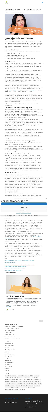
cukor (6, 377)
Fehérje (6, 353)
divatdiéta (19, 377)
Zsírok (6, 370)
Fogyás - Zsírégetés (21, 12)
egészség (30, 377)
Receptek (7, 358)
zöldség (32, 387)
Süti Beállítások (24, 210)
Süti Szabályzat (19, 213)
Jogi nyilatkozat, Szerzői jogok (11, 402)
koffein (31, 381)
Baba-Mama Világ (8, 345)
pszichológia (34, 383)
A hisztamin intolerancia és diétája (12, 328)
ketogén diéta (26, 381)
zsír (16, 90)
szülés (25, 385)
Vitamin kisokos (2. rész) (10, 334)
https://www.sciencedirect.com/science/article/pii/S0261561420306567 (19, 260)
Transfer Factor (8, 366)
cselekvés (36, 375)
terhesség (30, 385)
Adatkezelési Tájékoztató (26, 213)
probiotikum (27, 383)
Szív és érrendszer (8, 362)
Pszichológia (7, 356)
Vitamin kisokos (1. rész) (10, 336)
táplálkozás (37, 385)
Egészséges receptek (9, 349)
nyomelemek (13, 383)
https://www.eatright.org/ (10, 262)
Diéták (11, 12)
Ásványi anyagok (8, 343)
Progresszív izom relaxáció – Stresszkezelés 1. (14, 326)
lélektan (7, 383)
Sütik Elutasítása (24, 207)
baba (31, 375)
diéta (24, 377)
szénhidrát (12, 90)
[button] (46, 199)
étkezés (22, 389)
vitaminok (19, 90)
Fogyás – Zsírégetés (9, 354)
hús (20, 381)
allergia (7, 375)
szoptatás (13, 385)
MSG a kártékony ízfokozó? (10, 330)
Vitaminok (7, 368)
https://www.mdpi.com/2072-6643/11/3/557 (14, 270)
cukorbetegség (13, 377)
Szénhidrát (7, 360)
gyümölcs (7, 381)
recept (39, 383)
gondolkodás (37, 379)
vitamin (17, 387)
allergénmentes (13, 375)
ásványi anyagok (9, 389)
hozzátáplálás (14, 381)
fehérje (18, 96)
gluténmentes (30, 379)
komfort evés (37, 381)
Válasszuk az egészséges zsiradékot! (12, 338)
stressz (7, 385)
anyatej (26, 375)
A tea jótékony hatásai (9, 332)
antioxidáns (20, 375)
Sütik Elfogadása (24, 204)
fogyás (13, 379)
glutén (24, 379)
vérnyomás (22, 387)
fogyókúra (18, 379)
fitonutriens (7, 379)
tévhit (11, 387)
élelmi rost (16, 389)
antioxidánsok (32, 90)
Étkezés (14, 12)
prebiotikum (20, 383)
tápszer (7, 387)
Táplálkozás (7, 12)
